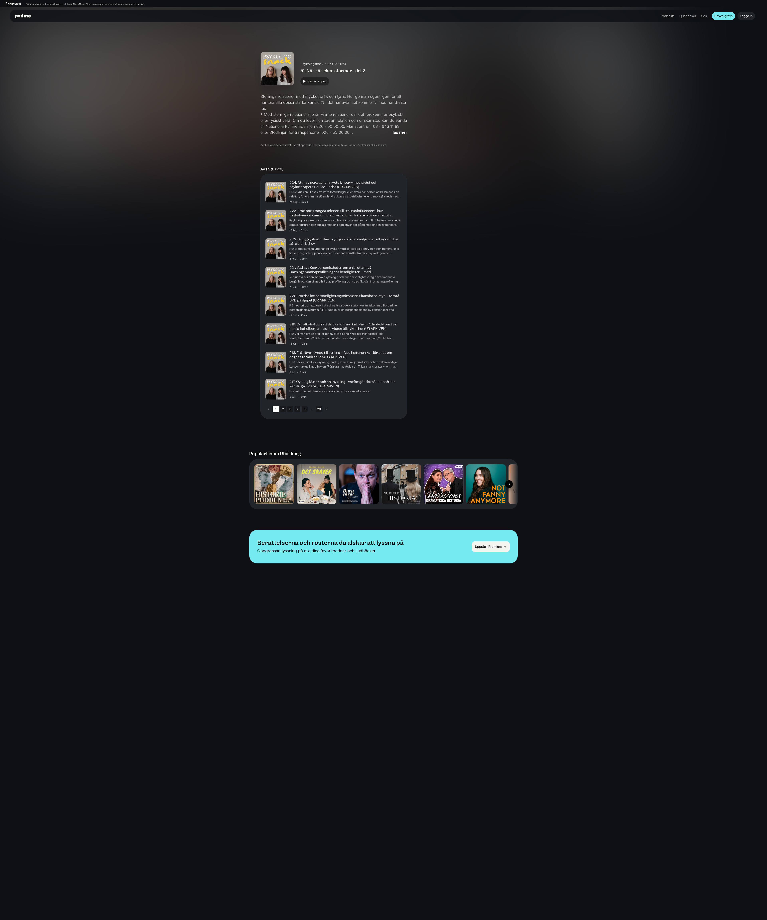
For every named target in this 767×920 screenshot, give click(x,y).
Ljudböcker (687, 16)
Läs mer (140, 4)
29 (319, 409)
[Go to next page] (326, 409)
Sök (704, 16)
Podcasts (668, 16)
